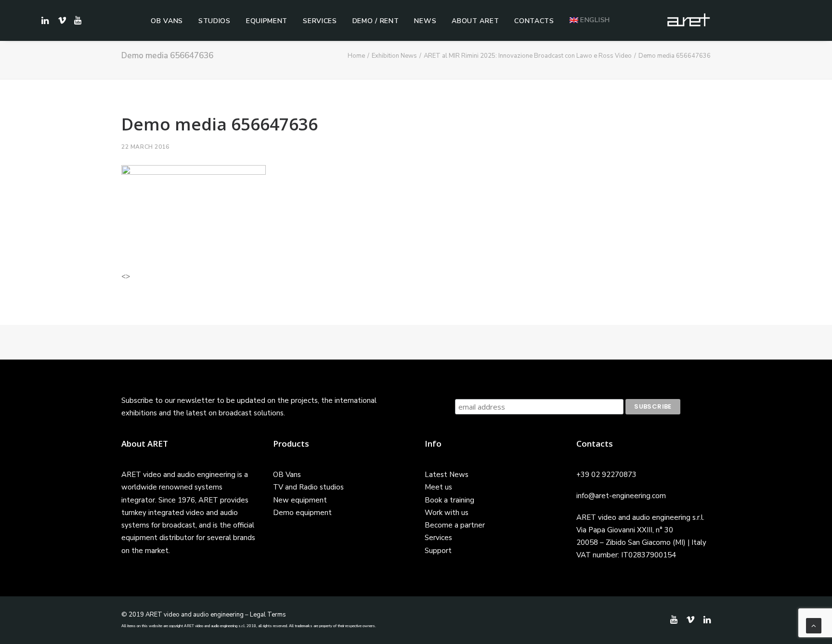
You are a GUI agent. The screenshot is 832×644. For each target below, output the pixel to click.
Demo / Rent (375, 21)
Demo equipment (302, 512)
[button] (76, 20)
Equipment (266, 21)
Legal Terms (268, 614)
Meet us (438, 487)
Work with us (446, 512)
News (425, 21)
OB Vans (167, 21)
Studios (214, 21)
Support (438, 550)
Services (320, 21)
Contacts (534, 21)
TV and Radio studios (308, 487)
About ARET (475, 21)
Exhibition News (394, 56)
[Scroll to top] (813, 625)
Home (356, 56)
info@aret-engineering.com (621, 496)
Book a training (449, 500)
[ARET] (688, 20)
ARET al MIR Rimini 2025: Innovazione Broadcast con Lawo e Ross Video (528, 56)
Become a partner (455, 525)
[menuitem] (167, 21)
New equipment (300, 500)
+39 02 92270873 (606, 474)
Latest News (446, 474)
